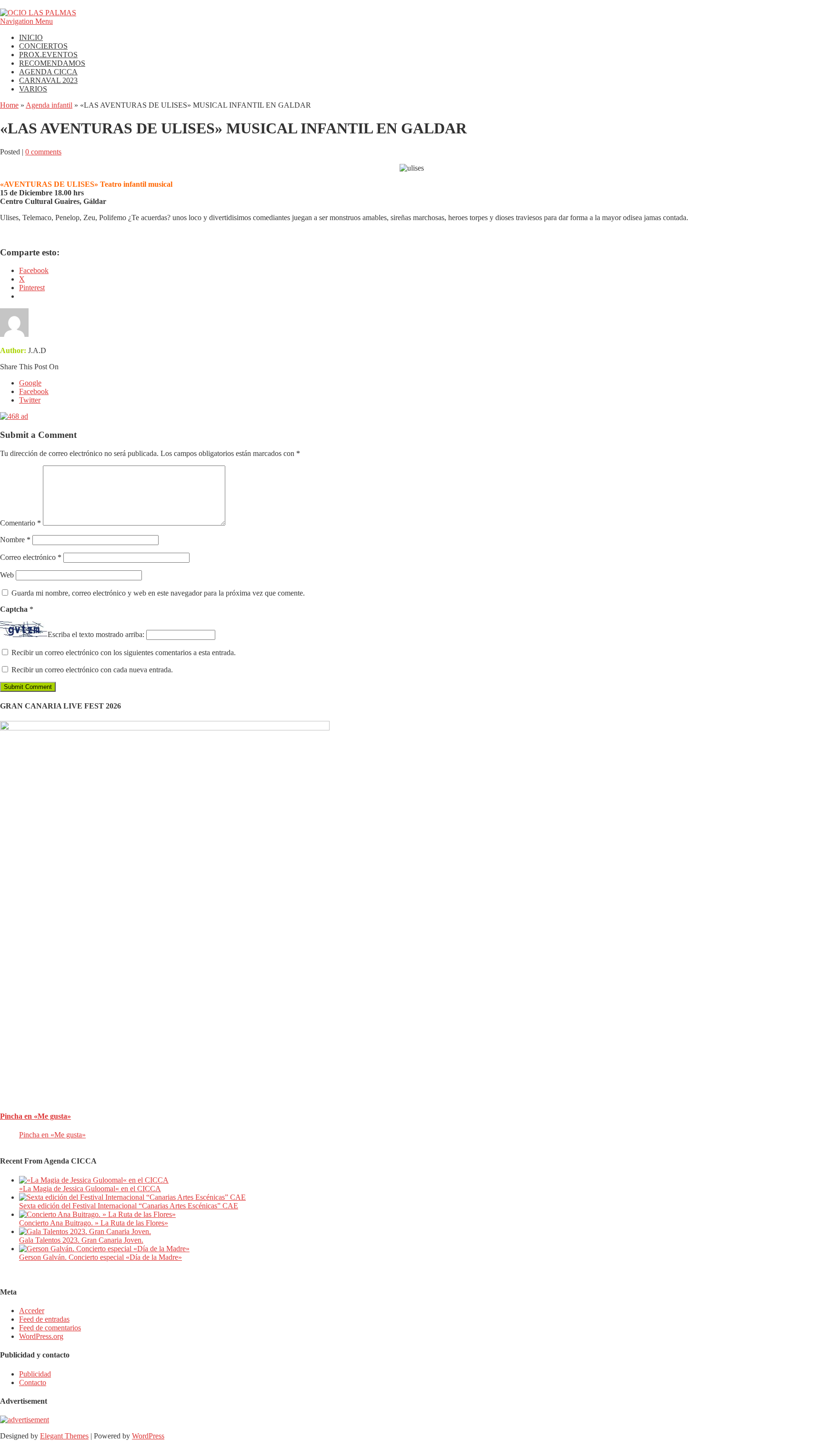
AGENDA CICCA (48, 72)
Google (30, 383)
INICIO (31, 37)
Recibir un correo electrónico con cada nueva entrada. (92, 670)
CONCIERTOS (43, 46)
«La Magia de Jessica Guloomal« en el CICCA (90, 1189)
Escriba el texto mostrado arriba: (96, 634)
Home (9, 105)
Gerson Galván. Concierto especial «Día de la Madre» (100, 1257)
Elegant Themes (64, 1436)
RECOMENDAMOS (52, 63)
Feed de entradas (44, 1319)
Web (7, 575)
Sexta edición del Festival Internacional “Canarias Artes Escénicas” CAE (128, 1206)
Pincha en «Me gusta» (35, 1116)
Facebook (34, 391)
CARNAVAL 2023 (48, 80)
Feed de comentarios (50, 1328)
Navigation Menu (26, 21)
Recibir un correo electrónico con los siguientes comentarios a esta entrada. (123, 652)
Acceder (31, 1310)
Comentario (20, 523)
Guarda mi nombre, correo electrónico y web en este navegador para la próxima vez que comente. (158, 593)
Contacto (32, 1382)
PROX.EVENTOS (48, 55)
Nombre (15, 540)
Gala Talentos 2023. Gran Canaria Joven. (81, 1240)
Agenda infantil (49, 105)
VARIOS (33, 89)
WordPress (148, 1436)
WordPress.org (41, 1336)
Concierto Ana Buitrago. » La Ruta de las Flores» (93, 1223)
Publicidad (35, 1374)
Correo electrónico (30, 557)
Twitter (29, 400)
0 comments (43, 152)
